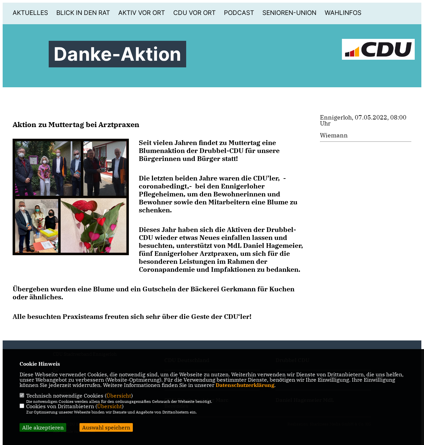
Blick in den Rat (83, 13)
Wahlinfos (343, 13)
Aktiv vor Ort (141, 13)
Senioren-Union (289, 13)
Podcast (239, 13)
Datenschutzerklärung (245, 385)
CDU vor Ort (194, 13)
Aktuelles (30, 13)
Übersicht (118, 395)
